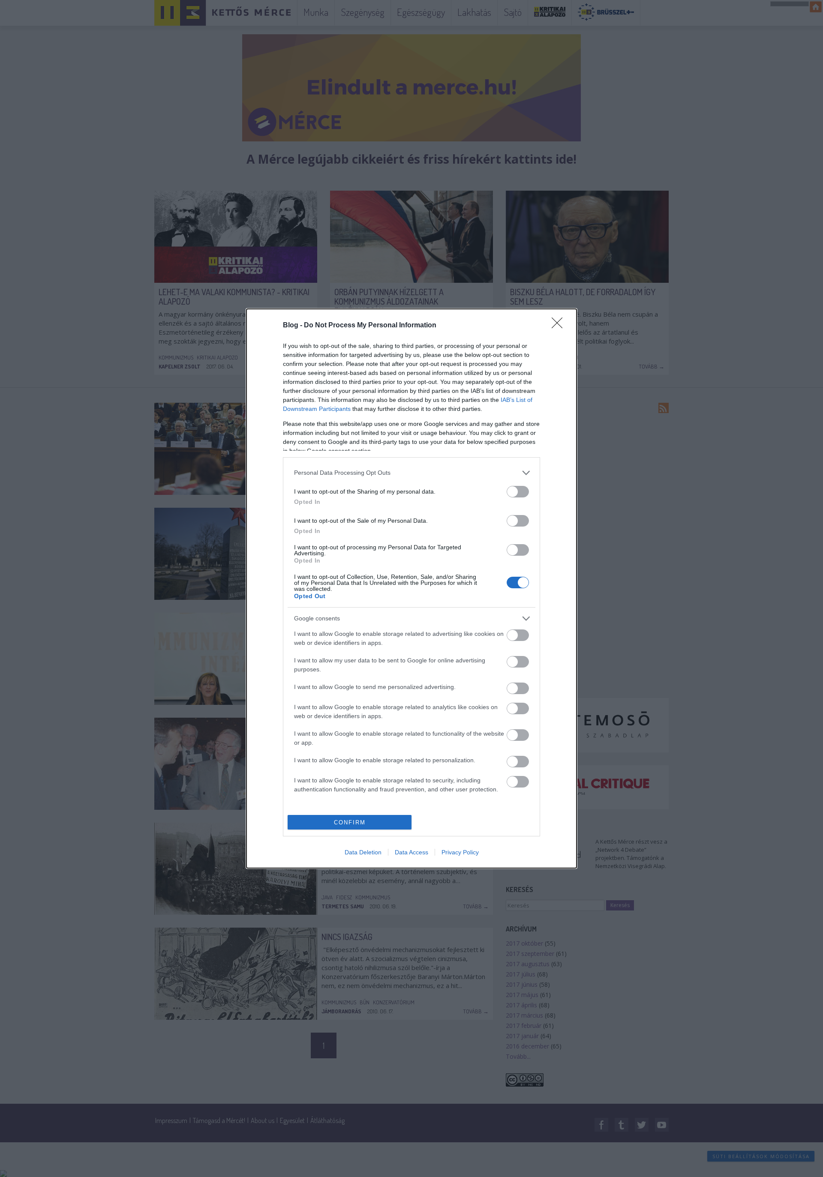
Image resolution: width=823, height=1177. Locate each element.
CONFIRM (350, 822)
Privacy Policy (460, 852)
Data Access (411, 852)
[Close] (560, 325)
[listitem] (411, 472)
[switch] (518, 491)
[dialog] (411, 588)
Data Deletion (363, 852)
